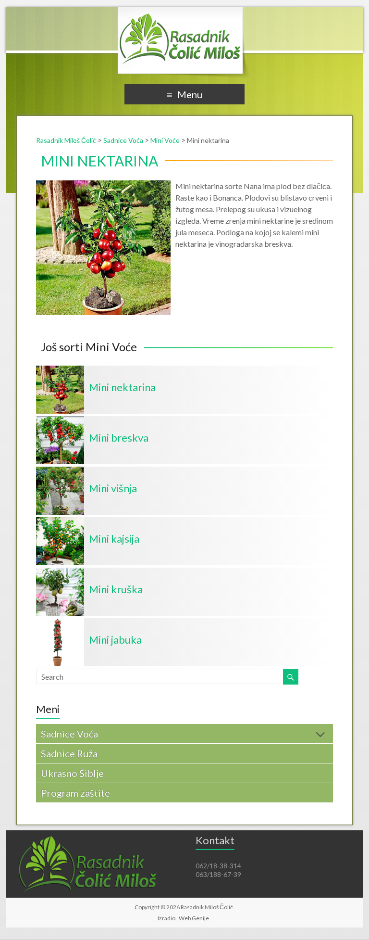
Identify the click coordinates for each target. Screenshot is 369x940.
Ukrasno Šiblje (72, 773)
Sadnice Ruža (69, 753)
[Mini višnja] (60, 471)
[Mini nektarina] (60, 370)
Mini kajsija (114, 538)
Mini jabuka (115, 639)
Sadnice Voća (69, 733)
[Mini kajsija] (60, 521)
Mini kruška (116, 589)
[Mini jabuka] (60, 622)
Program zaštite (75, 793)
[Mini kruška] (60, 572)
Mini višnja (113, 488)
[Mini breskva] (60, 420)
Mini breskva (118, 437)
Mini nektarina (122, 387)
